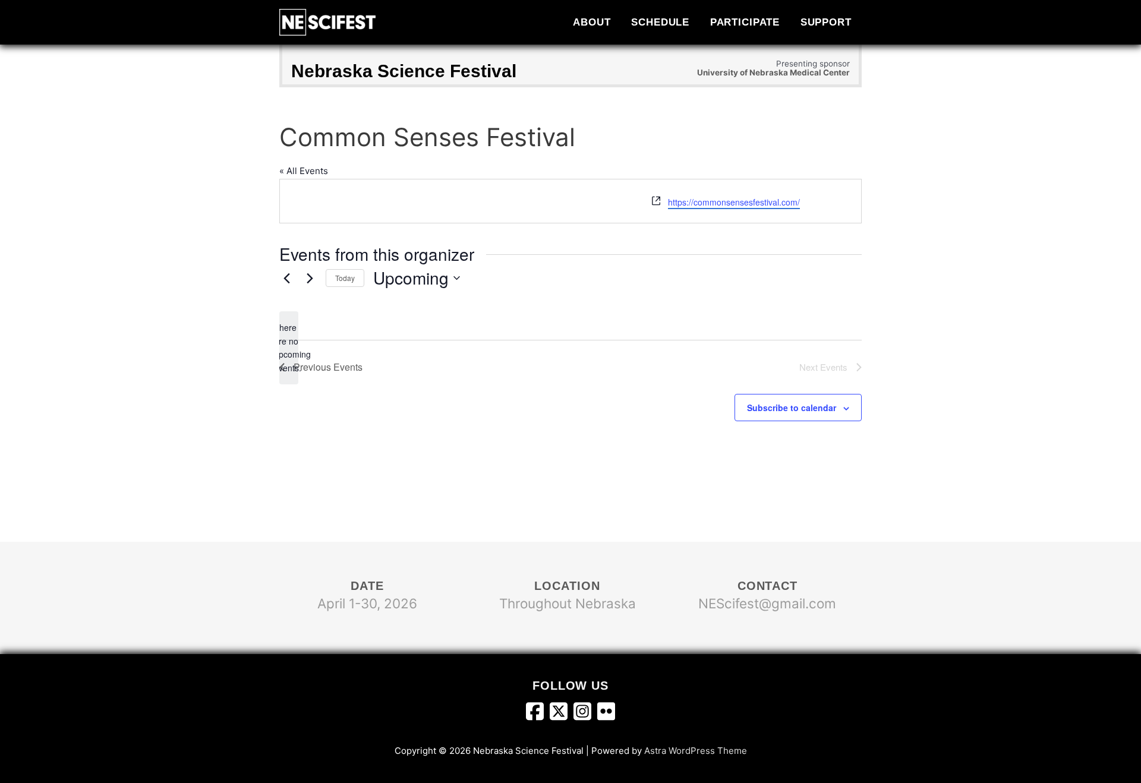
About (591, 22)
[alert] (288, 347)
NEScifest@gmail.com (767, 603)
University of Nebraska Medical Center (773, 72)
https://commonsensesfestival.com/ (734, 202)
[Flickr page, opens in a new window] (606, 714)
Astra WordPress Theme (695, 750)
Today (345, 278)
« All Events (303, 170)
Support (826, 22)
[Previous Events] (286, 278)
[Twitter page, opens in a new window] (561, 714)
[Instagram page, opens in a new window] (585, 714)
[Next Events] (309, 278)
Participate (745, 22)
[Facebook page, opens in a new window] (538, 714)
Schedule (660, 22)
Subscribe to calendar (791, 407)
